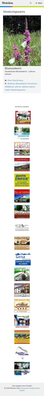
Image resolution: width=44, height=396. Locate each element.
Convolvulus (32, 83)
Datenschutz (34, 388)
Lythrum (18, 87)
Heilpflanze (9, 87)
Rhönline (7, 3)
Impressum (26, 388)
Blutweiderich (13, 68)
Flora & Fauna (17, 80)
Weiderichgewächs (18, 90)
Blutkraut (11, 83)
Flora (9, 80)
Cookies (22, 390)
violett (7, 90)
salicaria (25, 87)
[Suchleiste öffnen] (31, 3)
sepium (32, 87)
